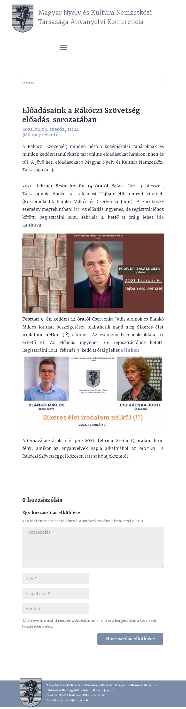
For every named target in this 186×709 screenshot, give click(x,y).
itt (75, 209)
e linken (130, 350)
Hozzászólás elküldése (130, 639)
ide (160, 217)
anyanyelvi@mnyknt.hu (73, 700)
